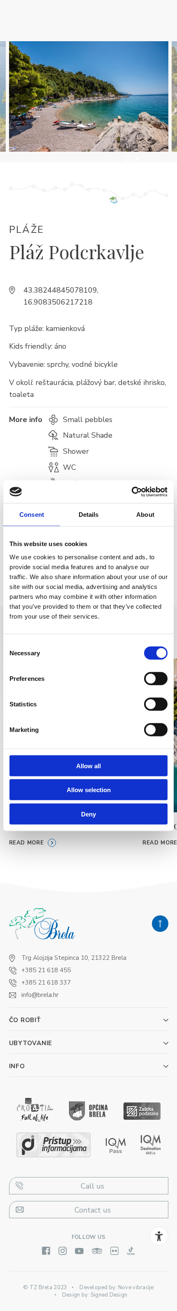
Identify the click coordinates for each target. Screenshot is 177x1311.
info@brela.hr (39, 995)
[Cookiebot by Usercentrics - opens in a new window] (131, 491)
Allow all (88, 765)
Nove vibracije (136, 1287)
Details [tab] (89, 514)
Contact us (93, 1210)
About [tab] (145, 514)
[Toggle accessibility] (159, 1236)
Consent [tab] (31, 514)
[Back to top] (160, 923)
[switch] (156, 678)
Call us (92, 1186)
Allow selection (89, 789)
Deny (88, 813)
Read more (26, 843)
